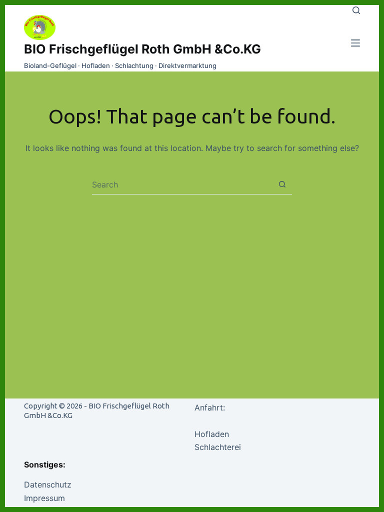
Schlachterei (217, 447)
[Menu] (355, 43)
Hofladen (211, 434)
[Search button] (282, 184)
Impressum (44, 498)
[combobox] (182, 184)
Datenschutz (48, 485)
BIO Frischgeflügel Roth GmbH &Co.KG (142, 49)
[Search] (356, 10)
